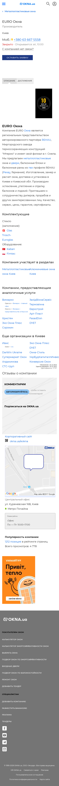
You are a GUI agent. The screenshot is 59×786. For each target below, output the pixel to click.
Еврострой (36, 309)
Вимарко (8, 299)
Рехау (6, 172)
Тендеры (7, 721)
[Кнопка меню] (3, 4)
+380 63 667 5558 (27, 40)
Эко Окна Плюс (12, 322)
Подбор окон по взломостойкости (22, 673)
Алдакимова (10, 361)
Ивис (5, 343)
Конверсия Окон (40, 361)
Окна (27, 130)
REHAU (46, 139)
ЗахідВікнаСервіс (41, 299)
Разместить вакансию (14, 708)
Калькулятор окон (12, 639)
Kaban (11, 249)
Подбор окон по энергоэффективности (24, 659)
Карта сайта (45, 779)
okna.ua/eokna (19, 441)
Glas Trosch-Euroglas (7, 235)
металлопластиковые (37, 158)
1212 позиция (13, 541)
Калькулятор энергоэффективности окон (25, 646)
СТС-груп (8, 366)
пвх (31, 167)
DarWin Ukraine (12, 352)
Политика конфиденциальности (23, 779)
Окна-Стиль (37, 352)
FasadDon (36, 318)
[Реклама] (18, 580)
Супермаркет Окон (14, 357)
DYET (33, 322)
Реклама (7, 715)
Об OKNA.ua (16, 770)
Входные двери (10, 666)
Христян (7, 318)
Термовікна (37, 304)
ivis (12, 347)
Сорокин (7, 327)
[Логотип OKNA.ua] (27, 4)
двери (15, 163)
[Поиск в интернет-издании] (48, 3)
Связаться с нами (31, 770)
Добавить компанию (14, 701)
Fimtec (11, 253)
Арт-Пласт (36, 313)
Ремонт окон (9, 679)
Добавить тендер (11, 686)
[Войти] (54, 3)
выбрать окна (10, 653)
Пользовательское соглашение (29, 775)
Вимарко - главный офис (16, 305)
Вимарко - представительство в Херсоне (16, 310)
